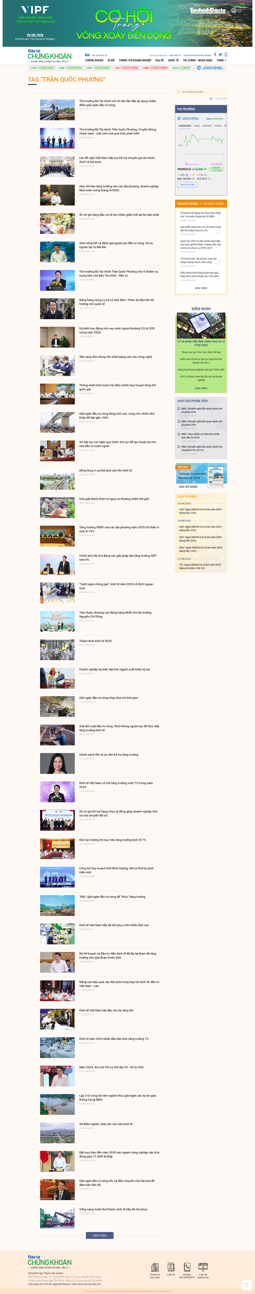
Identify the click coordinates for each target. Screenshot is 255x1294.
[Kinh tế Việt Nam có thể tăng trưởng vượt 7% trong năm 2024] (57, 791)
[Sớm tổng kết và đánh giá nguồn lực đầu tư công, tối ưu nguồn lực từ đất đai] (57, 252)
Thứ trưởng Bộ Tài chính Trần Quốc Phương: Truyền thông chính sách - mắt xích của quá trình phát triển (117, 131)
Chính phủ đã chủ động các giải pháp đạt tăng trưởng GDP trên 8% (117, 558)
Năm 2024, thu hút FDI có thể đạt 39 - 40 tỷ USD (111, 1067)
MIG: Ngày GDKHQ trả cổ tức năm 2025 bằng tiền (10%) (200, 528)
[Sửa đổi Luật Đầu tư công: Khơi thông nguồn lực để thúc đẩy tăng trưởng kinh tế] (57, 735)
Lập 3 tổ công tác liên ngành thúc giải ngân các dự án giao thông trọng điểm (117, 1097)
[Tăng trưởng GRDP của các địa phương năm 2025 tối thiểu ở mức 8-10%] (57, 536)
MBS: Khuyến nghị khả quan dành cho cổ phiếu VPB (201, 423)
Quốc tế (173, 60)
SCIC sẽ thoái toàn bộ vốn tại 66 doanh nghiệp (201, 378)
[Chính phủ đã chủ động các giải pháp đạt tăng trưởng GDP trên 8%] (57, 564)
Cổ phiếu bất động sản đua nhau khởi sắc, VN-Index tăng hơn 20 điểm (200, 214)
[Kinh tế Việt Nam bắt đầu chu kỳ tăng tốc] (57, 1019)
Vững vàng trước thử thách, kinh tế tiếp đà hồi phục (113, 1209)
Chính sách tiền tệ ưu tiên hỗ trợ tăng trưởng (108, 755)
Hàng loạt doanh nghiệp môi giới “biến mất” (201, 369)
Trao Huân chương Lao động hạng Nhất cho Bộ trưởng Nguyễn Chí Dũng (115, 614)
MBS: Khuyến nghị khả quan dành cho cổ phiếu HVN (201, 410)
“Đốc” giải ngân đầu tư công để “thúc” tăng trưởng (112, 897)
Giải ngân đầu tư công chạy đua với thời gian (108, 698)
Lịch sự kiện (187, 496)
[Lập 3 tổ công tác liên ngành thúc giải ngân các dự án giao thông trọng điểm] (57, 1104)
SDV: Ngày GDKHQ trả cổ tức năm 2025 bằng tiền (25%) (200, 538)
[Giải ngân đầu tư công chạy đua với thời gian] (57, 706)
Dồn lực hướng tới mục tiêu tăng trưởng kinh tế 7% (112, 840)
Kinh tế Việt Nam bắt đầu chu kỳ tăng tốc (106, 1010)
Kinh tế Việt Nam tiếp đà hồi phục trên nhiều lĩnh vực (114, 925)
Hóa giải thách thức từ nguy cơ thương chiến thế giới (114, 499)
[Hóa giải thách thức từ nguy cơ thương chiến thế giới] (57, 507)
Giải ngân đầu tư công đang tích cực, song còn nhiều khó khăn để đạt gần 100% (117, 415)
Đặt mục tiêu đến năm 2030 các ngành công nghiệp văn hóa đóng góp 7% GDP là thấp (119, 1154)
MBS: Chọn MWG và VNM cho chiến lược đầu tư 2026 (200, 435)
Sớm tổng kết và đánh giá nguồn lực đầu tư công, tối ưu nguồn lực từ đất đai (116, 245)
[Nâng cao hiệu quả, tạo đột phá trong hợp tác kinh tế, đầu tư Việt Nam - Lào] (57, 990)
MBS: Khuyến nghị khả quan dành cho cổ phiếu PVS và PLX (201, 448)
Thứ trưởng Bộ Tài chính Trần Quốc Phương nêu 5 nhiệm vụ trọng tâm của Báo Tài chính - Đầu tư (118, 273)
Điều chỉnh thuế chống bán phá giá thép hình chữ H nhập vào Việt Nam (199, 274)
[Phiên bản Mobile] (224, 54)
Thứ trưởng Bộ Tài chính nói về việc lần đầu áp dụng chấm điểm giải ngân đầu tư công (117, 103)
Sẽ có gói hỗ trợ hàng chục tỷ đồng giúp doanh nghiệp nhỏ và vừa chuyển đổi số (118, 813)
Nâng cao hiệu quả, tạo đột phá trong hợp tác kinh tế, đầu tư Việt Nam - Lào (119, 984)
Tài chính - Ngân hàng (197, 60)
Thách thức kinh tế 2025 (95, 641)
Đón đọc (183, 467)
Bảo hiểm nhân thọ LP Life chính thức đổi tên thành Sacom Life (200, 228)
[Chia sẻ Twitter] (219, 54)
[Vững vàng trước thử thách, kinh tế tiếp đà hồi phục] (57, 1218)
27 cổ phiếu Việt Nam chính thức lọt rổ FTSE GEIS (201, 343)
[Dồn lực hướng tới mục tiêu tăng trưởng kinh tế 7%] (57, 848)
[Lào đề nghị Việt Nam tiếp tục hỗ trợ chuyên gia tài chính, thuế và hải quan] (57, 166)
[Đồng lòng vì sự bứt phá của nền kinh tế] (57, 479)
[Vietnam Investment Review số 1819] (215, 477)
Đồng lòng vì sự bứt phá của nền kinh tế (105, 470)
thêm (220, 60)
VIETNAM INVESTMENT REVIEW (197, 55)
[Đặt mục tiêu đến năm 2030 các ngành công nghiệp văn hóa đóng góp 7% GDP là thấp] (57, 1161)
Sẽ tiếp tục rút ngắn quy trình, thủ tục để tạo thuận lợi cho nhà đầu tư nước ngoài (117, 444)
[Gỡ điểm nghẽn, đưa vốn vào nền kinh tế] (57, 1132)
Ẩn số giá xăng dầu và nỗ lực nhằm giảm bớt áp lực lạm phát (119, 215)
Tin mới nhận (187, 204)
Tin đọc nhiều (213, 204)
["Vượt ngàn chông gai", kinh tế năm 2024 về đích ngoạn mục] (57, 593)
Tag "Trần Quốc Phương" (66, 79)
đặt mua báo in (99, 55)
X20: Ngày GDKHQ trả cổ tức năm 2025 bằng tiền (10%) (200, 511)
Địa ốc (160, 60)
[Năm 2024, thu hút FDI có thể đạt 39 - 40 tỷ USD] (57, 1076)
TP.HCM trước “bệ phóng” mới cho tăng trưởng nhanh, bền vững (198, 260)
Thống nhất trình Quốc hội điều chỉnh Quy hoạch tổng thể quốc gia (117, 387)
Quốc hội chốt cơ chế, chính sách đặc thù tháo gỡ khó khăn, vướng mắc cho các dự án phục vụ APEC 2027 (200, 244)
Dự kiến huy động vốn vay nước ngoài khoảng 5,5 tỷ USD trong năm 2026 (117, 330)
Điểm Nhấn (201, 308)
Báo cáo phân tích (193, 401)
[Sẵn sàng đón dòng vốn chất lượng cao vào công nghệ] (57, 365)
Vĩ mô (111, 60)
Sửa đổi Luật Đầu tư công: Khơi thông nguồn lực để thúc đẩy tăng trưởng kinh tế (119, 728)
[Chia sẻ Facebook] (213, 54)
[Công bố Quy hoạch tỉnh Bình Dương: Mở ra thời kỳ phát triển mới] (57, 877)
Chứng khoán (94, 60)
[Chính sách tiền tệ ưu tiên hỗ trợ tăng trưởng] (57, 763)
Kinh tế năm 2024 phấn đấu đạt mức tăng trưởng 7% (114, 1039)
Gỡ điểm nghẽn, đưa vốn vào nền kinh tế (106, 1124)
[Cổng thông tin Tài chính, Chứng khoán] (49, 56)
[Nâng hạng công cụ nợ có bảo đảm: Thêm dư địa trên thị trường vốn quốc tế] (57, 308)
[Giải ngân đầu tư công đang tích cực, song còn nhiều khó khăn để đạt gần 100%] (57, 422)
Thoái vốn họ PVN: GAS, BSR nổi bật (201, 352)
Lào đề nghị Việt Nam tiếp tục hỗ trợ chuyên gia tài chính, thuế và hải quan (117, 160)
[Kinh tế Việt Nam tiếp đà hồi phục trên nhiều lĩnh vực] (57, 934)
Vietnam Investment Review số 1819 (192, 476)
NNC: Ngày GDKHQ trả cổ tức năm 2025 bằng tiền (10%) (200, 549)
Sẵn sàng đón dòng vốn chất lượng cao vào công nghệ (115, 357)
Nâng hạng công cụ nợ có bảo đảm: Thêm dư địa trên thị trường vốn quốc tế (116, 302)
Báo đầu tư (175, 55)
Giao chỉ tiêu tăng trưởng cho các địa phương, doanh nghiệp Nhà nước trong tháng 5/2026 (119, 188)
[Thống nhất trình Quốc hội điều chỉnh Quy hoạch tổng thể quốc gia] (57, 394)
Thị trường (186, 109)
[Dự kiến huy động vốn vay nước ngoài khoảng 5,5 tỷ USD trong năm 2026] (57, 337)
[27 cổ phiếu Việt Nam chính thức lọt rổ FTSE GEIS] (201, 326)
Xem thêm (100, 1235)
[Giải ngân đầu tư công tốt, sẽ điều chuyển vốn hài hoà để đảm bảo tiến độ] (57, 1189)
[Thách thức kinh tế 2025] (57, 649)
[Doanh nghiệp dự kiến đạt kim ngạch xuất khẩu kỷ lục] (57, 678)
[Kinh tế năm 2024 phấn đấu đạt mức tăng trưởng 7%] (57, 1047)
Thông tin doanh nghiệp (135, 60)
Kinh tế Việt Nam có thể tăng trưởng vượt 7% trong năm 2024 (116, 785)
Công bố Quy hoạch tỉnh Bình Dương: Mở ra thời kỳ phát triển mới (116, 870)
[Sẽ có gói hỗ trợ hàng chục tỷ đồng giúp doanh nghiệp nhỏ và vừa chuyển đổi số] (57, 820)
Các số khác (188, 487)
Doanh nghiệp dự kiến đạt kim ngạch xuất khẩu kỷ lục (114, 669)
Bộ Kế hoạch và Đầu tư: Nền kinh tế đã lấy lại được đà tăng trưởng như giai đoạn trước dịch (117, 955)
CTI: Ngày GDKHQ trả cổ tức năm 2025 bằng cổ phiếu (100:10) (200, 566)
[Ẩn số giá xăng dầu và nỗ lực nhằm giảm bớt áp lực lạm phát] (57, 223)
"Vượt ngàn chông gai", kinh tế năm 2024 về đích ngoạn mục (116, 586)
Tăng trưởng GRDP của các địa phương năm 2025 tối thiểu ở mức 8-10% (119, 529)
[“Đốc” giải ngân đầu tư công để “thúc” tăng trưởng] (57, 905)
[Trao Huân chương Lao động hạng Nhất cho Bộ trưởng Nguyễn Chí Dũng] (57, 621)
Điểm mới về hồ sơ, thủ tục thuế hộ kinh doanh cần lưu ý (201, 360)
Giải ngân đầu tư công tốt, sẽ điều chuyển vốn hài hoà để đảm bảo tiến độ (116, 1183)
